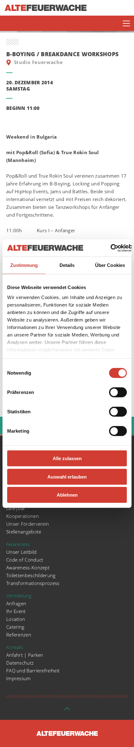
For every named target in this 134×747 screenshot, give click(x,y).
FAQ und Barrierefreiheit (33, 670)
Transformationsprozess (33, 583)
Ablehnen (67, 495)
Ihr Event (16, 611)
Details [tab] (67, 265)
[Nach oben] (67, 710)
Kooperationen (22, 516)
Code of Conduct (24, 560)
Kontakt (14, 647)
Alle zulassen (67, 458)
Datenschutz (20, 663)
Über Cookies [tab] (110, 265)
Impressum (18, 678)
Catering (15, 627)
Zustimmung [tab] (24, 265)
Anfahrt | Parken (24, 655)
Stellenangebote (23, 531)
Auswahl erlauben (67, 476)
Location (15, 619)
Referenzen (18, 635)
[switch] (118, 392)
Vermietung (18, 595)
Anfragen (16, 603)
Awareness (18, 544)
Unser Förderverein (27, 524)
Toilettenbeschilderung (31, 575)
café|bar (15, 508)
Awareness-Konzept (28, 567)
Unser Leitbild (21, 552)
